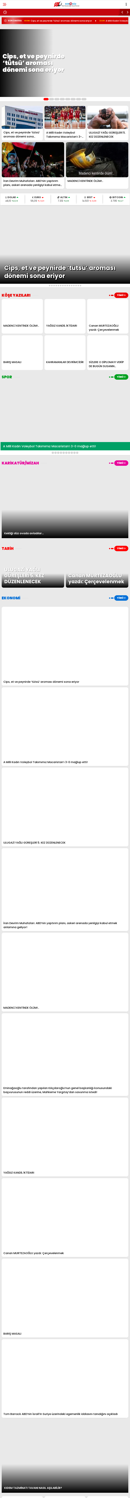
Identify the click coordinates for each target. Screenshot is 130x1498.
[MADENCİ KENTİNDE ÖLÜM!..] (97, 159)
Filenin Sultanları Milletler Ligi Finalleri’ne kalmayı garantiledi (42, 12)
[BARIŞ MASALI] (22, 346)
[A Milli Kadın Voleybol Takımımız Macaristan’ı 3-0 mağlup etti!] (65, 117)
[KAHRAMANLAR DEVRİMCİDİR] (65, 346)
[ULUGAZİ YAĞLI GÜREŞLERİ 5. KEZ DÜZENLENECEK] (107, 117)
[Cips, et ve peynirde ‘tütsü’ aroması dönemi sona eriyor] (22, 117)
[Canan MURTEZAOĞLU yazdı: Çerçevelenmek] (107, 310)
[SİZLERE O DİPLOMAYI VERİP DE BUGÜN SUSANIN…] (107, 346)
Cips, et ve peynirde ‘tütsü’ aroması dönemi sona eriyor (36, 21)
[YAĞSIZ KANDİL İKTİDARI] (65, 310)
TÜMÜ (120, 295)
